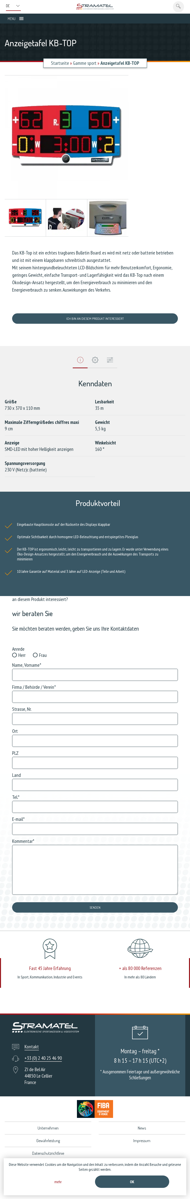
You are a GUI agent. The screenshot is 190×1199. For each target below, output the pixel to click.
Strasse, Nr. (21, 709)
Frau (43, 655)
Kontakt (31, 1046)
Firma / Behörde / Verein (34, 687)
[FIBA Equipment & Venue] (95, 1108)
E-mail (18, 819)
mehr (58, 1181)
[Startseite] (95, 6)
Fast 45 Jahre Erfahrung (50, 968)
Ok (132, 1181)
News (142, 1128)
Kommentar (23, 841)
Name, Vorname (26, 665)
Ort (15, 731)
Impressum (141, 1140)
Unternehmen (48, 1128)
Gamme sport (84, 63)
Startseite (60, 63)
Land (16, 775)
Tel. (16, 797)
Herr (21, 655)
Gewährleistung (48, 1140)
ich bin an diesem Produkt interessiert (95, 319)
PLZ (15, 753)
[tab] (80, 361)
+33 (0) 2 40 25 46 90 (43, 1058)
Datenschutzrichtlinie (48, 1153)
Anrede (18, 648)
